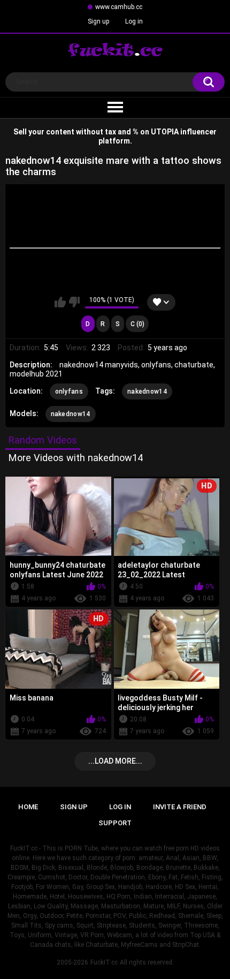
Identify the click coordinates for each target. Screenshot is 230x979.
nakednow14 (147, 391)
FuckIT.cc (104, 962)
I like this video (60, 302)
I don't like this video (74, 302)
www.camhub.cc (118, 7)
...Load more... (115, 761)
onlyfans (69, 391)
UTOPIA (165, 131)
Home (28, 807)
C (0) (137, 324)
